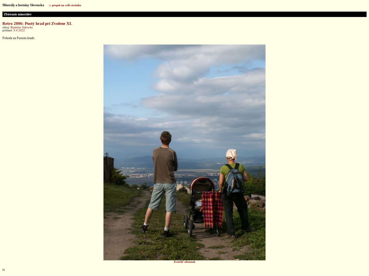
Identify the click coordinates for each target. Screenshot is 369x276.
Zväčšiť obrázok (184, 261)
